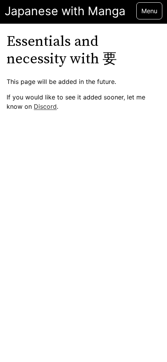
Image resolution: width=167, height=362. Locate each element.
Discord (45, 106)
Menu (149, 11)
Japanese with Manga (65, 11)
